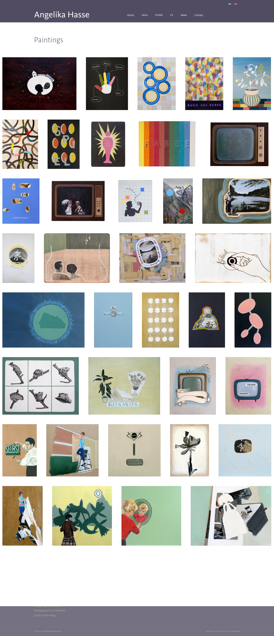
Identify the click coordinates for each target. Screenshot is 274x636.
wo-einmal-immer (113, 313)
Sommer (82, 509)
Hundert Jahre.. (21, 194)
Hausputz (22, 509)
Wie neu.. (239, 137)
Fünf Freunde (107, 76)
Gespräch (77, 251)
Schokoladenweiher (152, 251)
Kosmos (124, 379)
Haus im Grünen (43, 313)
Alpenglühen (178, 194)
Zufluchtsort (39, 76)
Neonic (134, 443)
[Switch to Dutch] (230, 4)
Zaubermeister (161, 313)
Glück (233, 251)
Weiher (236, 194)
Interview (245, 443)
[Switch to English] (236, 4)
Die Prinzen (41, 377)
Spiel (64, 137)
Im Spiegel (151, 509)
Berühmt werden (108, 137)
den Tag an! (207, 313)
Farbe (167, 137)
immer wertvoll (248, 379)
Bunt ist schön (204, 76)
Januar (157, 76)
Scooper (135, 194)
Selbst (19, 443)
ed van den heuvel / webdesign (227, 631)
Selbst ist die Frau (72, 443)
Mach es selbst (189, 443)
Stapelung (231, 509)
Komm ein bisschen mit (193, 379)
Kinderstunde (78, 194)
